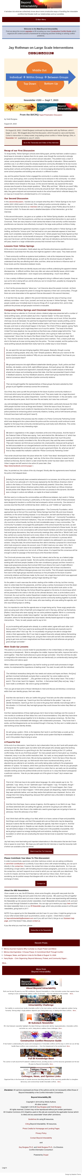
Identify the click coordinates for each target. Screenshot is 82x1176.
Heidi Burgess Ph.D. (45, 1147)
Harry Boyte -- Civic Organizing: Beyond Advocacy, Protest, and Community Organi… (36, 958)
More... (4, 963)
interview (33, 206)
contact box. (19, 866)
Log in (4, 1167)
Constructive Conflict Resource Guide (41, 1040)
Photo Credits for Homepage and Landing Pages (41, 1128)
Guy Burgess (42, 1107)
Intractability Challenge (41, 1005)
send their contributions (15, 863)
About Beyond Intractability (41, 988)
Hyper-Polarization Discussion (50, 115)
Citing (27, 1124)
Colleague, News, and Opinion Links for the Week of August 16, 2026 (30, 955)
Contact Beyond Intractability (41, 1138)
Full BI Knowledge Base (41, 1058)
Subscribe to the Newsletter (41, 930)
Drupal (45, 1155)
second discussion (16, 201)
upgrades (28, 31)
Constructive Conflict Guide (61, 31)
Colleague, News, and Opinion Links (41, 1076)
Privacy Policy (41, 1133)
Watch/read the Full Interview (41, 851)
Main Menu (41, 19)
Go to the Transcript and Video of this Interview (41, 142)
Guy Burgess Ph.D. (26, 1147)
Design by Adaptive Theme (73, 1174)
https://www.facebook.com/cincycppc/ (18, 466)
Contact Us (41, 883)
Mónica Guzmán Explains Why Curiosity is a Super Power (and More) (30, 949)
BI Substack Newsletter (41, 1023)
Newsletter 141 (12, 138)
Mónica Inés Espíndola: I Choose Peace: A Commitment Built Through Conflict (33, 952)
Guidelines (32, 1119)
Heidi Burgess (56, 1107)
